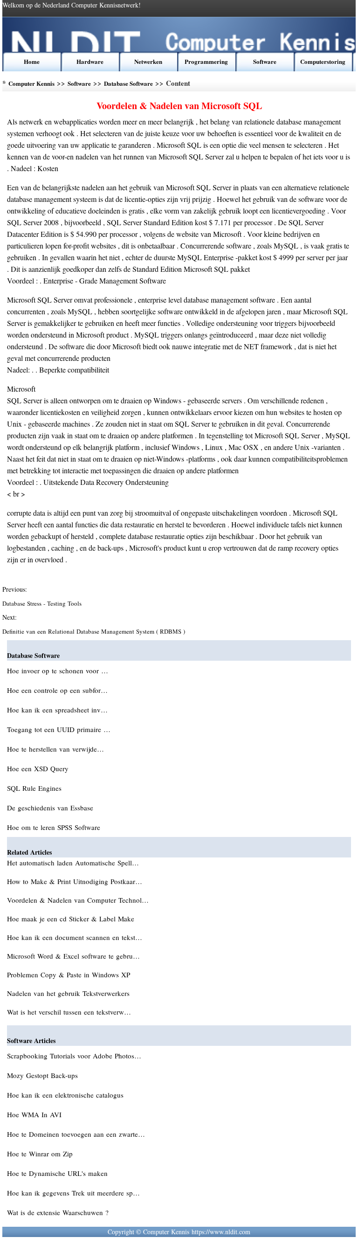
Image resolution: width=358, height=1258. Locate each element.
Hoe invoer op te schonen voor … (57, 670)
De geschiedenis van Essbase (51, 807)
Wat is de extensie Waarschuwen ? (59, 1212)
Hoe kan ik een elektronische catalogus (66, 1094)
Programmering (206, 61)
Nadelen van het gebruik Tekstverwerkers (69, 993)
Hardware (89, 61)
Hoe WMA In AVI (35, 1114)
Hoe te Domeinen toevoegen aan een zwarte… (76, 1134)
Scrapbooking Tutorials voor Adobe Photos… (74, 1055)
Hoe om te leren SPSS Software (55, 827)
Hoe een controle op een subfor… (57, 690)
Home (32, 61)
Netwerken (148, 61)
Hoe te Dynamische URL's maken (58, 1173)
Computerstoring (322, 61)
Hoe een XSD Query (39, 768)
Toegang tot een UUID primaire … (58, 729)
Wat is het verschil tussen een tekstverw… (69, 1011)
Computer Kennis (31, 83)
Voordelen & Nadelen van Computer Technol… (78, 900)
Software (264, 61)
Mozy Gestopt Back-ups (43, 1075)
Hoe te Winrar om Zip (41, 1153)
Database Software (128, 83)
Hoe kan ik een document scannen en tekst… (74, 937)
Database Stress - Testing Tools (42, 603)
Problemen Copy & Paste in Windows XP (69, 974)
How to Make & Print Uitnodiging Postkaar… (74, 881)
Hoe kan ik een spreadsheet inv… (57, 709)
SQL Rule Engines (35, 788)
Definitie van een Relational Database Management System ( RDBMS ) (94, 631)
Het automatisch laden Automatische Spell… (73, 862)
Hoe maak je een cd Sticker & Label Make (72, 918)
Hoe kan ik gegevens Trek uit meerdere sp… (73, 1192)
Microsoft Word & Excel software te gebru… (73, 956)
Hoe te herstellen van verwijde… (55, 748)
